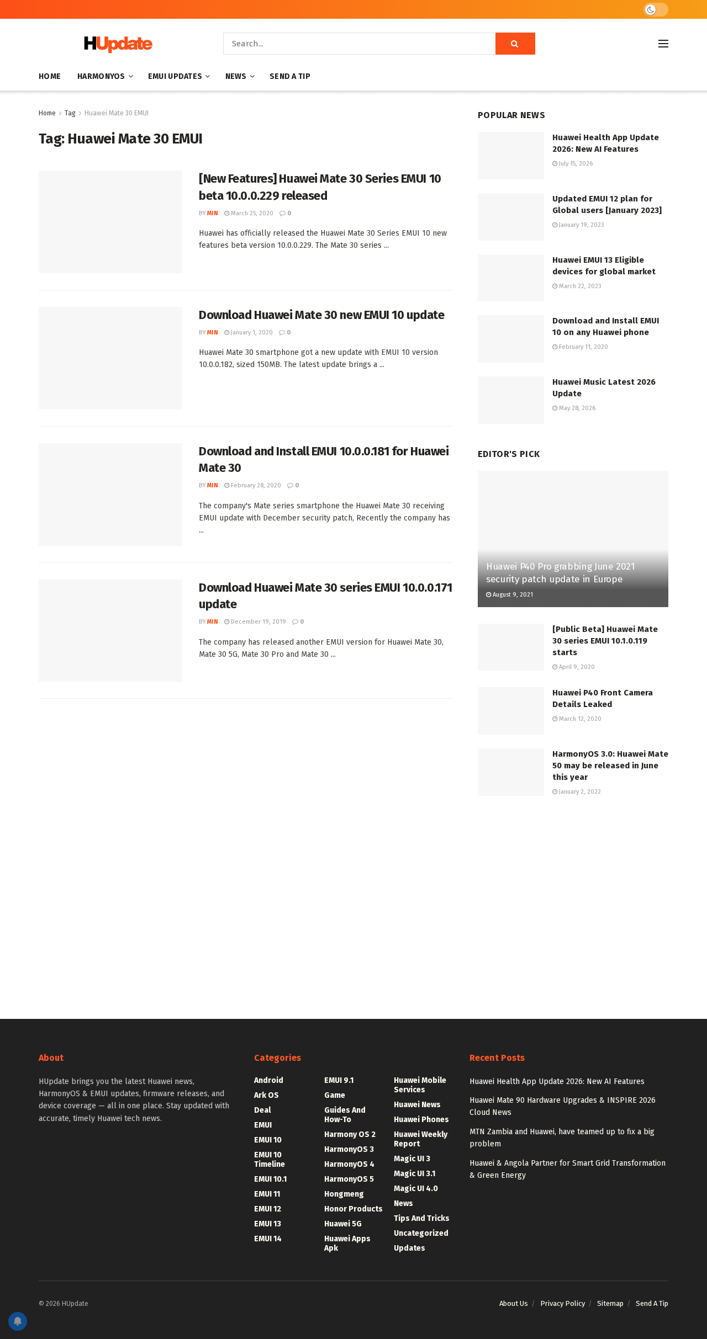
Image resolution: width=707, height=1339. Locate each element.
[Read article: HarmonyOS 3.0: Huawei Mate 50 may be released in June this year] (511, 772)
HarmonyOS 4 (349, 1164)
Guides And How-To (345, 1115)
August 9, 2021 (512, 594)
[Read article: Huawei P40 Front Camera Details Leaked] (511, 711)
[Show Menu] (663, 43)
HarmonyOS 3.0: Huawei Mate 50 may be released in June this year (610, 765)
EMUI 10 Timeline (269, 1159)
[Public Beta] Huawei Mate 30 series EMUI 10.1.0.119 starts (605, 640)
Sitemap (610, 1303)
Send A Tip (290, 76)
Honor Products (353, 1209)
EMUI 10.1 (270, 1179)
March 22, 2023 (579, 286)
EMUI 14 (268, 1239)
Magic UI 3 (412, 1158)
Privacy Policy (562, 1303)
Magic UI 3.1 (414, 1173)
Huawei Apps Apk (347, 1243)
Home (50, 76)
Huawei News (417, 1104)
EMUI (263, 1125)
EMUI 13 (267, 1224)
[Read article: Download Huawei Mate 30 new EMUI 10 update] (110, 358)
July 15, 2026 (575, 163)
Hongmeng (344, 1194)
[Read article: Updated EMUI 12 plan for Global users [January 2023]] (511, 217)
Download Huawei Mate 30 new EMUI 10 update (322, 314)
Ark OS (266, 1095)
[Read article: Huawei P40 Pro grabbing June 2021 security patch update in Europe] (573, 539)
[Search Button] (515, 44)
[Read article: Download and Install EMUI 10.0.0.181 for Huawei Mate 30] (110, 494)
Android (268, 1080)
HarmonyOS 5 (349, 1179)
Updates (409, 1248)
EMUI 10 (268, 1140)
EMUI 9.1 (339, 1080)
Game (334, 1095)
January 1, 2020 (251, 332)
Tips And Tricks (422, 1218)
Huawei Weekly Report (420, 1139)
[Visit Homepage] (115, 44)
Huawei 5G (343, 1224)
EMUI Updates (175, 76)
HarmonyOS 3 (349, 1149)
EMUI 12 (267, 1209)
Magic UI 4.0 (416, 1188)
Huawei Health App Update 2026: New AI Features (557, 1081)
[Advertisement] (573, 897)
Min (212, 213)
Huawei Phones (421, 1119)
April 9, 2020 (576, 667)
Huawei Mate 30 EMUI (117, 113)
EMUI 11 (267, 1194)
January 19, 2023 (580, 225)
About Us (513, 1303)
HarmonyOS (101, 76)
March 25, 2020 (251, 213)
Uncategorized (421, 1233)
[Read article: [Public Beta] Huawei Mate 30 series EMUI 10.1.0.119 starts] (511, 647)
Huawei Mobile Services (420, 1085)
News (236, 76)
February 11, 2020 (582, 346)
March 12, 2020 (579, 718)
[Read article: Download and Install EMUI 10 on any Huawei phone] (511, 339)
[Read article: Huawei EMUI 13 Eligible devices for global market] (511, 278)
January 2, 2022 (579, 791)
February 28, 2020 (255, 485)
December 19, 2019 (257, 621)
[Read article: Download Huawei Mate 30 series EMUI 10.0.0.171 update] (110, 631)
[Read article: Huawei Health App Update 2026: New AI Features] (511, 155)
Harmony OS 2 (350, 1134)
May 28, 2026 (576, 408)
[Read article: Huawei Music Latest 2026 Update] (511, 400)
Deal (262, 1110)
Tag (70, 113)
